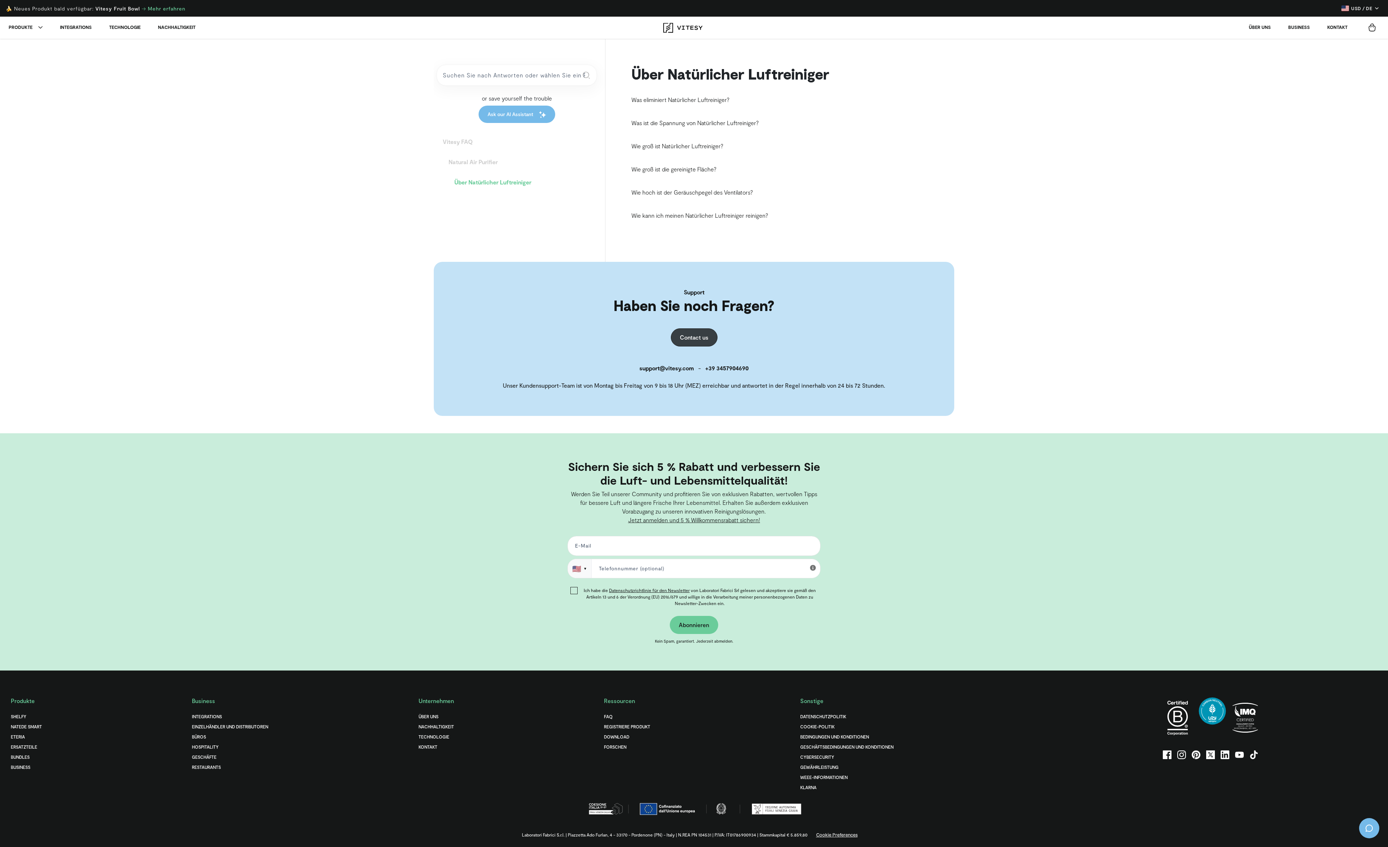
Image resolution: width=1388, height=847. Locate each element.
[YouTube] (1239, 754)
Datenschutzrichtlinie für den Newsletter (649, 590)
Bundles (20, 756)
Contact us (694, 337)
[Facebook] (1167, 754)
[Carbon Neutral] (1212, 718)
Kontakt (1337, 27)
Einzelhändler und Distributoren (230, 726)
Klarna (808, 787)
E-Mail (582, 547)
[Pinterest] (1196, 754)
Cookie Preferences (837, 835)
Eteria (18, 736)
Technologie (125, 27)
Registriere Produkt (627, 726)
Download (616, 736)
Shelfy (18, 716)
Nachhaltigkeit (177, 27)
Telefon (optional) (29, 446)
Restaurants (206, 767)
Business (1299, 27)
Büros (199, 736)
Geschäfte (204, 756)
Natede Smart (26, 726)
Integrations (76, 27)
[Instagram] (1181, 754)
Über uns (1260, 27)
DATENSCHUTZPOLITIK (823, 716)
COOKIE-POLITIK (817, 726)
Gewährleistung (819, 767)
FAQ (608, 716)
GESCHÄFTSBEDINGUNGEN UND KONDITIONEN (847, 746)
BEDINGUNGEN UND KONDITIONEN (834, 736)
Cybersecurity (817, 756)
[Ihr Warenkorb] (1372, 27)
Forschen (615, 746)
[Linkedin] (1225, 754)
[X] (1210, 754)
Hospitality (205, 746)
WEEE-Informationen (824, 777)
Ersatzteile (24, 746)
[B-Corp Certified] (1177, 718)
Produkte (21, 27)
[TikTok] (1254, 754)
